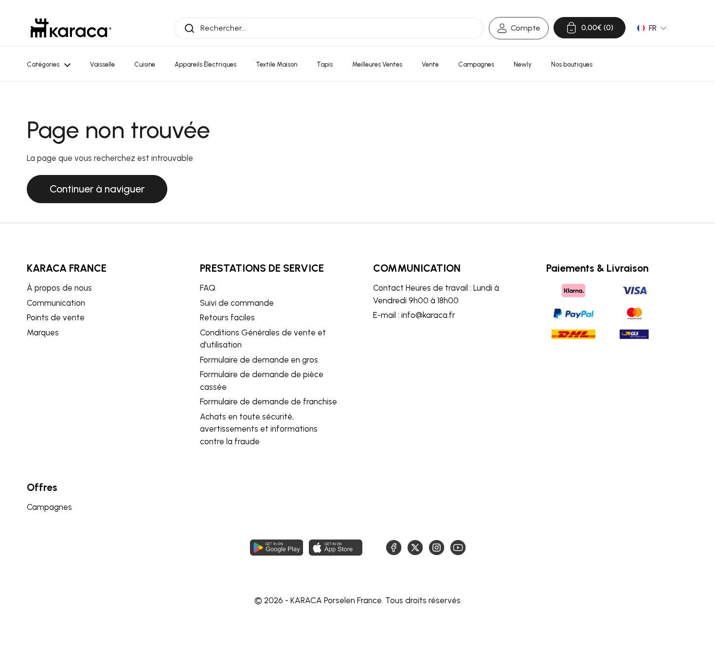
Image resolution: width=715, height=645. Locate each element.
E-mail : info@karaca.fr (414, 315)
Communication (56, 303)
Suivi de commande (237, 303)
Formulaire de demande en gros (259, 360)
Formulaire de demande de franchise (268, 401)
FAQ (207, 288)
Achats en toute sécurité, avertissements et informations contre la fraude (259, 429)
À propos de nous (59, 288)
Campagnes (49, 507)
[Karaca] (71, 28)
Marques (43, 332)
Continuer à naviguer (97, 189)
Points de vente (56, 317)
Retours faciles (227, 317)
